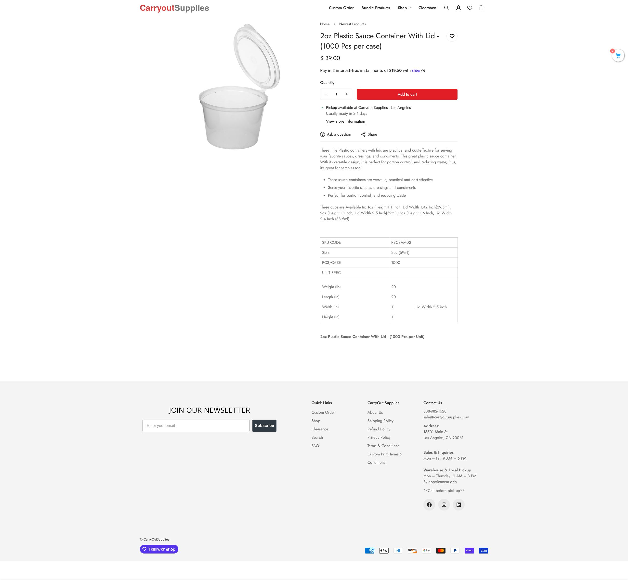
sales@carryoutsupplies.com (446, 417)
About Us (375, 412)
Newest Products (352, 24)
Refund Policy (378, 429)
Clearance (427, 8)
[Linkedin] (459, 505)
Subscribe (264, 426)
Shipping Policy (380, 421)
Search (317, 437)
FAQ (315, 446)
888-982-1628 (434, 411)
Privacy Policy (379, 437)
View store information (345, 121)
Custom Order (341, 8)
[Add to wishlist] (452, 36)
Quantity (327, 82)
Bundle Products (376, 8)
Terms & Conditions (383, 446)
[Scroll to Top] (618, 553)
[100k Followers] (429, 505)
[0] (618, 56)
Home (325, 24)
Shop (402, 8)
